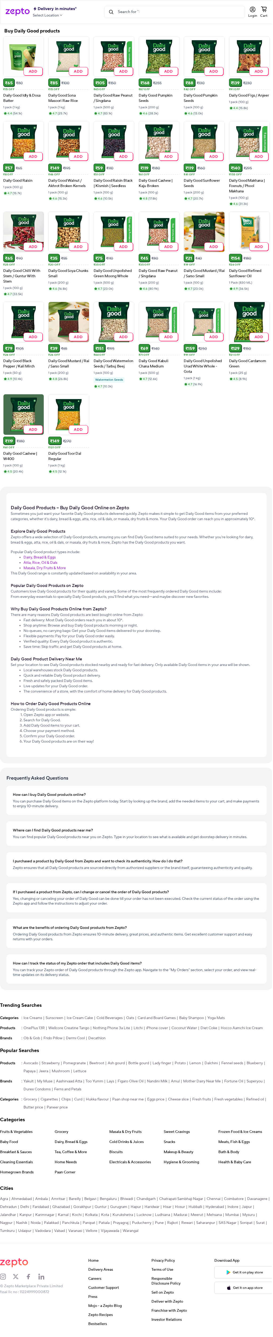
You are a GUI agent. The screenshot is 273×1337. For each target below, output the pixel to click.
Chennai (213, 1199)
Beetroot (96, 1063)
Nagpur (6, 1222)
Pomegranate (74, 1063)
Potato (180, 1063)
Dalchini (211, 1063)
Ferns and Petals (67, 1089)
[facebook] (32, 1277)
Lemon (195, 1063)
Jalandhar (8, 1214)
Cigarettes (49, 1099)
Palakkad (51, 1222)
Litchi (138, 1028)
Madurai (180, 1214)
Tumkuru (7, 1230)
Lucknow (143, 1214)
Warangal (130, 1230)
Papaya (29, 1071)
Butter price (33, 1107)
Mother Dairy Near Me (202, 1081)
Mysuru (248, 1214)
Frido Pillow (52, 1038)
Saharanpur (205, 1222)
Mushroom (61, 1071)
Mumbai (232, 1214)
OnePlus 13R (34, 1028)
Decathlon (97, 1038)
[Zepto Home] (18, 12)
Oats (130, 1018)
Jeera (43, 1071)
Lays (110, 1081)
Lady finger (161, 1063)
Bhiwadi (126, 1199)
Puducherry (141, 1222)
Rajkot (172, 1222)
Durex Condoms (37, 1089)
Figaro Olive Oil (130, 1081)
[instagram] (6, 1277)
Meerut (197, 1214)
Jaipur (247, 1206)
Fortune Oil (233, 1081)
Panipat (89, 1222)
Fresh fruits (201, 1099)
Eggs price (155, 1099)
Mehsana (214, 1214)
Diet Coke (208, 1028)
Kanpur (25, 1214)
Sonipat (246, 1222)
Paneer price (57, 1107)
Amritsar (58, 1199)
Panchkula (70, 1222)
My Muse (45, 1081)
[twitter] (19, 1277)
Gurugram (118, 1206)
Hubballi (195, 1206)
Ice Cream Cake (80, 1018)
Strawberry (51, 1063)
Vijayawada (110, 1230)
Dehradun (8, 1206)
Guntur (101, 1206)
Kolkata (91, 1214)
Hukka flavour (97, 1099)
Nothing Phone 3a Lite (111, 1028)
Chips (66, 1099)
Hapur (136, 1206)
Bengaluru (108, 1199)
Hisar (167, 1206)
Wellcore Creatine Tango (68, 1028)
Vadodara (43, 1230)
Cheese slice (178, 1099)
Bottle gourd (138, 1063)
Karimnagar (44, 1214)
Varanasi (75, 1230)
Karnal (63, 1214)
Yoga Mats (216, 1018)
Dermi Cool (75, 1038)
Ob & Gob (31, 1038)
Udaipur (24, 1230)
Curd (78, 1099)
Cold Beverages (110, 1018)
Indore (232, 1206)
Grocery (30, 1099)
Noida (36, 1222)
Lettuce (79, 1071)
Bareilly (75, 1199)
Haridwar (151, 1206)
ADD (33, 71)
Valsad (59, 1230)
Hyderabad (215, 1206)
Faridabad (41, 1206)
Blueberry (255, 1063)
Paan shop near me (128, 1099)
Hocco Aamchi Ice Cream (242, 1028)
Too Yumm (94, 1081)
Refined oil (255, 1099)
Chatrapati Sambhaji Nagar (181, 1199)
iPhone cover (157, 1028)
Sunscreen (54, 1018)
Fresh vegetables (228, 1099)
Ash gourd (116, 1063)
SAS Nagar (227, 1222)
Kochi (77, 1214)
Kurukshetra (123, 1214)
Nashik (21, 1222)
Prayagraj (121, 1222)
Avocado (30, 1063)
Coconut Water (184, 1028)
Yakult (28, 1081)
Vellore (91, 1230)
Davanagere (257, 1199)
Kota (105, 1214)
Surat (260, 1222)
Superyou (255, 1081)
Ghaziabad (61, 1206)
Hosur (180, 1206)
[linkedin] (44, 1277)
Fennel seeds (232, 1063)
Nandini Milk (157, 1081)
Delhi (24, 1206)
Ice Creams (32, 1018)
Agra (4, 1199)
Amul (175, 1081)
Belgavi (90, 1199)
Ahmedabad (21, 1199)
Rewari (187, 1222)
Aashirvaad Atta (69, 1081)
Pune (159, 1222)
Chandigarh (146, 1199)
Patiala (104, 1222)
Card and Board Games (157, 1018)
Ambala (41, 1199)
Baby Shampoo (191, 1018)
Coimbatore (234, 1199)
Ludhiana (162, 1214)
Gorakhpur (82, 1206)
